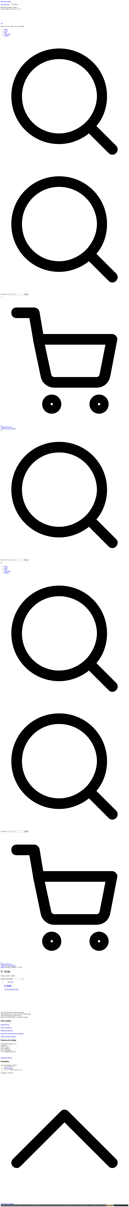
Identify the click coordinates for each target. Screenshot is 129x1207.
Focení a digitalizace (6, 1027)
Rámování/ (4, 1024)
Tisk (8, 1024)
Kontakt (6, 35)
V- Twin (7, 985)
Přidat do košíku (14, 989)
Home (6, 29)
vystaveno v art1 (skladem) (8, 428)
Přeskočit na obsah (6, 1)
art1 (2, 23)
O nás (5, 31)
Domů (2, 967)
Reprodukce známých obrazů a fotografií (12, 1033)
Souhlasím (110, 1205)
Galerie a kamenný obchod (8, 1036)
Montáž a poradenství (7, 1030)
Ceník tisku (7, 34)
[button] (1, 296)
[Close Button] (1, 563)
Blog (5, 32)
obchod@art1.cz (5, 4)
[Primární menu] (1, 430)
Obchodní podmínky (6, 1057)
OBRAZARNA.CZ (6, 427)
